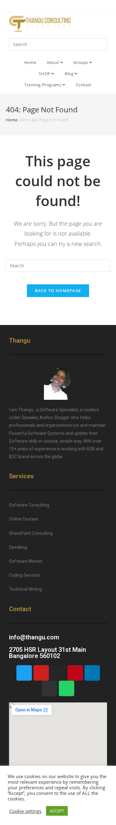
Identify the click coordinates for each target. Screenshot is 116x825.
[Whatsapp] (66, 688)
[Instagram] (58, 673)
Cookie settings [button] (25, 811)
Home (30, 62)
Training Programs (43, 85)
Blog (70, 73)
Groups (81, 62)
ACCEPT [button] (57, 811)
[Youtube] (41, 673)
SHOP (45, 73)
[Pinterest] (75, 673)
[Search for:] (58, 44)
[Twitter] (24, 673)
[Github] (49, 688)
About (53, 62)
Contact (84, 85)
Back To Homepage (58, 290)
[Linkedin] (92, 673)
